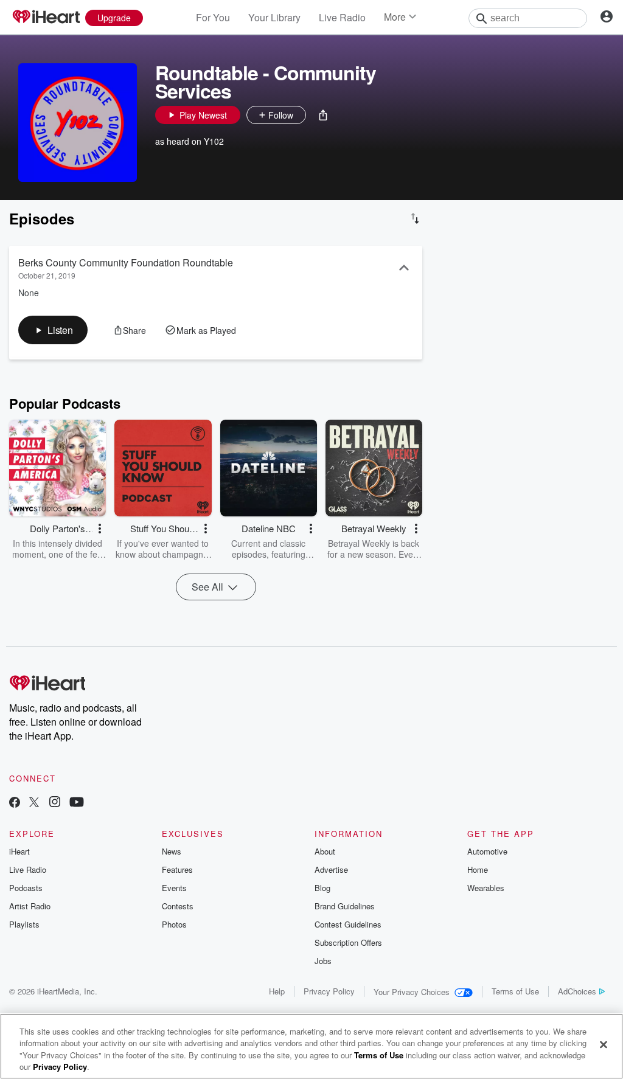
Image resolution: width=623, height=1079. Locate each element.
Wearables (485, 887)
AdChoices (577, 991)
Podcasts (26, 887)
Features (177, 869)
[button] (323, 115)
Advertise (331, 869)
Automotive (487, 851)
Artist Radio (29, 906)
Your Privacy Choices (412, 991)
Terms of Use (515, 991)
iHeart (19, 851)
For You (213, 17)
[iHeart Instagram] (54, 803)
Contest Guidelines (348, 924)
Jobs (323, 960)
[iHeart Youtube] (76, 803)
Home (477, 869)
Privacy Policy (329, 991)
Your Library (274, 17)
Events (174, 887)
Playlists (24, 924)
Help (277, 991)
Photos (174, 924)
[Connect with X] (34, 803)
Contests (177, 906)
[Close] (603, 1044)
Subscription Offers (348, 942)
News (171, 851)
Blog (322, 887)
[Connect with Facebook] (14, 803)
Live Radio (342, 17)
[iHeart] (45, 17)
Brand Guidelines (345, 906)
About (325, 851)
